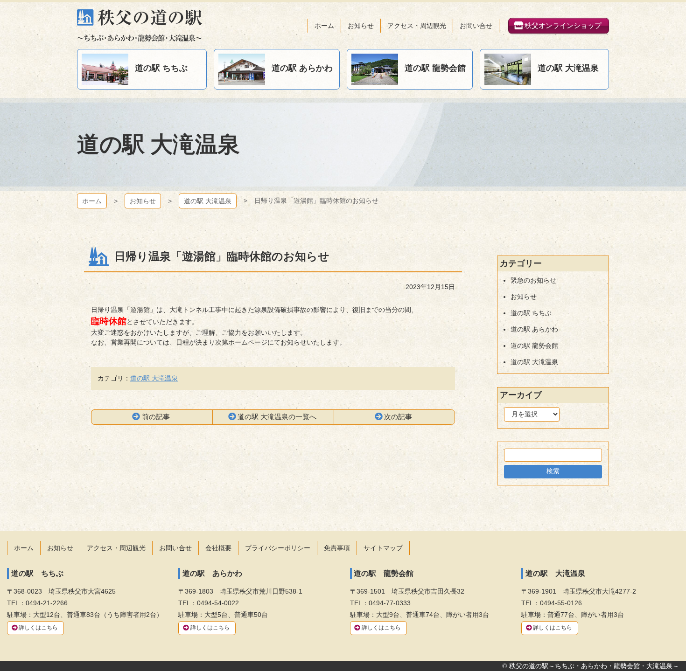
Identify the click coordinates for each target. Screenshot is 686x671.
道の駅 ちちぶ (531, 313)
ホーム (92, 201)
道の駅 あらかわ (534, 329)
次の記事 (398, 417)
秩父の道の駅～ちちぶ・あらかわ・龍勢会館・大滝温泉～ (139, 25)
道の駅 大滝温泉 (207, 201)
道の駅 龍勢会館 (534, 345)
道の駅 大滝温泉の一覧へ (277, 417)
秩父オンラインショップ (563, 25)
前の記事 (156, 417)
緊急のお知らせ (533, 280)
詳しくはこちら (38, 627)
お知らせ (143, 201)
